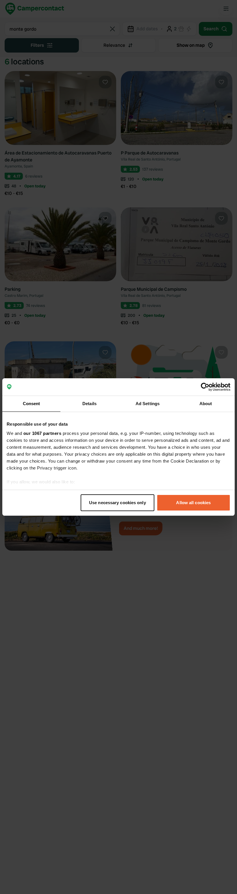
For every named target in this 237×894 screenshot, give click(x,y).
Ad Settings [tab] (148, 403)
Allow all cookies (193, 502)
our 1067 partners (42, 433)
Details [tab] (89, 403)
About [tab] (205, 403)
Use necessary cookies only (117, 502)
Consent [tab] (31, 403)
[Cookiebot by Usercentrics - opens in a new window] (205, 387)
